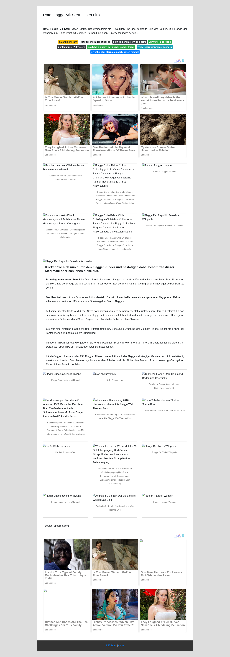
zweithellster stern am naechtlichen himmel (115, 52)
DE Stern (111, 645)
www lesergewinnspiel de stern (155, 47)
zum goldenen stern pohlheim (129, 41)
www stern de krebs (160, 41)
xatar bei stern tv (68, 41)
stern (121, 645)
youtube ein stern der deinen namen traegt (111, 47)
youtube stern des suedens (95, 41)
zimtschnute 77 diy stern (71, 47)
